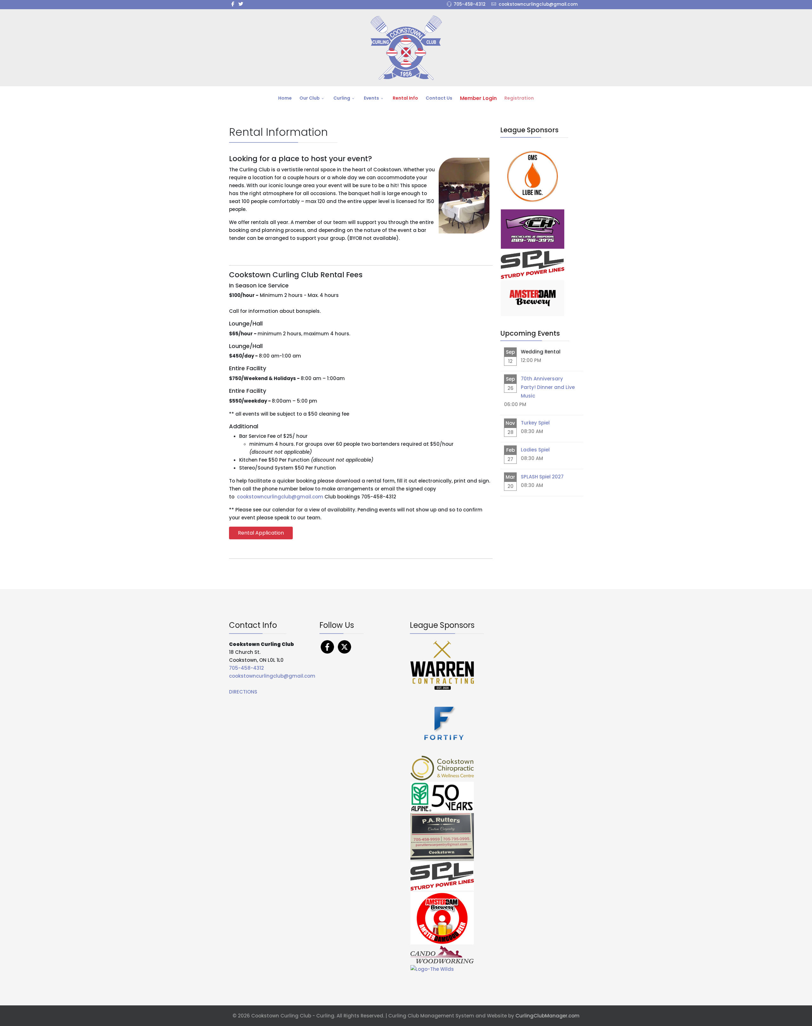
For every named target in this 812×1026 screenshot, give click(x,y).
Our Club (309, 98)
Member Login (478, 98)
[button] (261, 532)
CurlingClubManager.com (547, 1015)
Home (285, 98)
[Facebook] (327, 646)
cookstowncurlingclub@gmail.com (538, 4)
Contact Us (439, 98)
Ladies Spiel (535, 449)
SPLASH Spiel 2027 (542, 476)
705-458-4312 (470, 4)
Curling (341, 98)
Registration (519, 98)
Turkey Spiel (535, 422)
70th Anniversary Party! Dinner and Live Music (548, 387)
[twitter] (241, 4)
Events (371, 98)
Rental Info (405, 98)
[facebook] (232, 4)
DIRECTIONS (243, 691)
